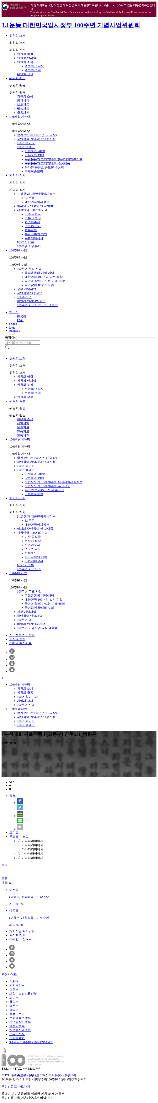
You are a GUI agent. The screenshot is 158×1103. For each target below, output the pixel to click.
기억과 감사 (17, 175)
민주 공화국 (33, 214)
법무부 (13, 1005)
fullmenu (14, 330)
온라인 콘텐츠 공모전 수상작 (44, 167)
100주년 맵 (24, 297)
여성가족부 (17, 1026)
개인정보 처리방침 (22, 635)
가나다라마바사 (32, 840)
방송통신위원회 (20, 1030)
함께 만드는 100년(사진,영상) (37, 135)
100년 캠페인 (26, 147)
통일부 (13, 1001)
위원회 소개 (17, 35)
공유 (12, 795)
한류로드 (31, 230)
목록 (5, 865)
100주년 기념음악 (29, 246)
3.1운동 (30, 197)
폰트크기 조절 (19, 836)
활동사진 (23, 112)
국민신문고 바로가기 (16, 1086)
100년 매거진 (26, 143)
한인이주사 (32, 222)
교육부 (13, 989)
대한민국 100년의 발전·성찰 (44, 276)
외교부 (13, 997)
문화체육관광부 (20, 1018)
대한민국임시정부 (37, 201)
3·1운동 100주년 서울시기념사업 (31, 1042)
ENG (20, 320)
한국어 (13, 312)
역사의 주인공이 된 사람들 (35, 206)
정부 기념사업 (26, 289)
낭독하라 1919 (34, 155)
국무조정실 (17, 1034)
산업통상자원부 (20, 1022)
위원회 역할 (25, 53)
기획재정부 (17, 985)
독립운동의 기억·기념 (39, 272)
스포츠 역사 (33, 226)
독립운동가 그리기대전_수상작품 (47, 163)
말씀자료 (23, 108)
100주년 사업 (18, 250)
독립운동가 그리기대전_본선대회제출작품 (53, 159)
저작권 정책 (17, 639)
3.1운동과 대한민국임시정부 (36, 193)
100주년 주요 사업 (29, 268)
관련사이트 (9, 974)
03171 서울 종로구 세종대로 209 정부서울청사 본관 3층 (39, 1075)
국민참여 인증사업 (29, 293)
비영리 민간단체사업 (31, 301)
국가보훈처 (17, 1038)
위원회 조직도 (34, 66)
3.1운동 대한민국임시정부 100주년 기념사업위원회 (71, 25)
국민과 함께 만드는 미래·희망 (45, 280)
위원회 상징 (25, 74)
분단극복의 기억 (36, 234)
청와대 (13, 981)
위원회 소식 (25, 96)
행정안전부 (17, 1014)
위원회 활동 (17, 78)
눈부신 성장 (33, 218)
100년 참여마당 (19, 116)
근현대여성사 (34, 238)
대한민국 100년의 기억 (32, 210)
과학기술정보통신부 (23, 993)
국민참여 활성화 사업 (39, 285)
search (13, 323)
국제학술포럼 (34, 171)
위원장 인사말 (26, 58)
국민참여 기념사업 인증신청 (36, 139)
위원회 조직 (25, 62)
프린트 (13, 832)
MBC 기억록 (25, 242)
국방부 (13, 1009)
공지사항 (23, 100)
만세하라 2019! (35, 151)
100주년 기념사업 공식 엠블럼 (37, 305)
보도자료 (23, 104)
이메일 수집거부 (20, 643)
